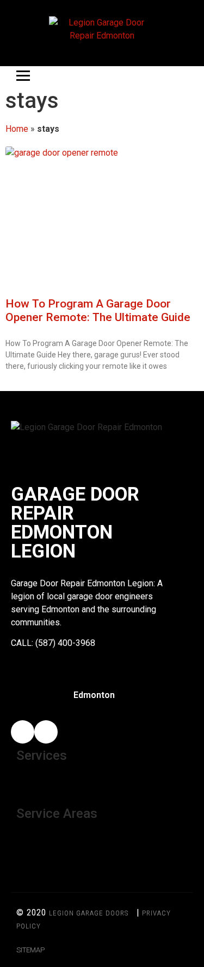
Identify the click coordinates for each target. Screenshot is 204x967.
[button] (102, 782)
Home (16, 129)
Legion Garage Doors (88, 913)
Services (41, 755)
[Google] (46, 732)
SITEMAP (30, 950)
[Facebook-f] (22, 732)
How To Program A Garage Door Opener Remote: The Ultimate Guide (97, 310)
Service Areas (56, 813)
